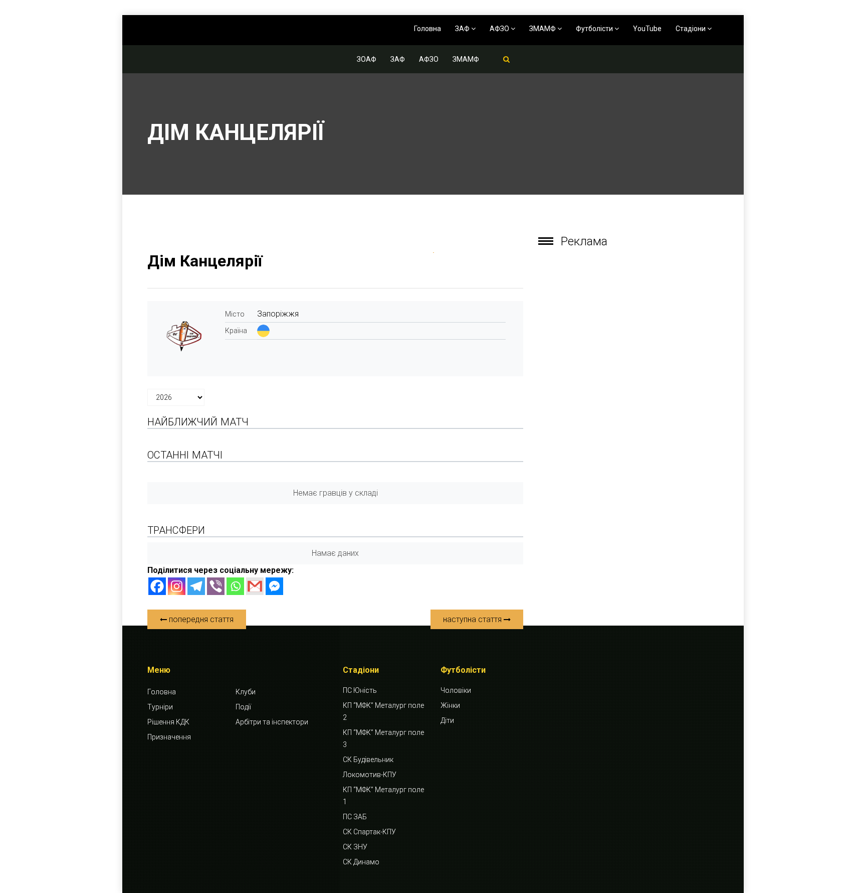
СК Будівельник (368, 760)
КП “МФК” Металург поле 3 (383, 738)
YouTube (647, 29)
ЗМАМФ (543, 29)
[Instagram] (176, 586)
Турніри (160, 707)
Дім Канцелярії (205, 260)
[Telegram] (196, 586)
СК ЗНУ (355, 847)
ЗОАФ (366, 59)
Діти (447, 720)
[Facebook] (157, 586)
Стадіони (691, 29)
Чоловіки (456, 690)
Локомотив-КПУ (369, 775)
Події (243, 707)
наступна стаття (473, 619)
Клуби (246, 692)
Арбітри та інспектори (272, 722)
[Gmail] (255, 586)
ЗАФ (463, 29)
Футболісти (595, 29)
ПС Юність (360, 690)
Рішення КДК (168, 722)
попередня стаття (200, 619)
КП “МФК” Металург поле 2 (383, 711)
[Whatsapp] (235, 586)
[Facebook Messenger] (274, 586)
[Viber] (216, 586)
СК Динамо (361, 862)
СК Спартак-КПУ (369, 832)
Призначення (169, 737)
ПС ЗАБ (355, 817)
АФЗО (500, 29)
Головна (427, 29)
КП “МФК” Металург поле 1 (383, 796)
